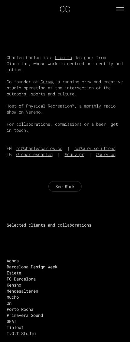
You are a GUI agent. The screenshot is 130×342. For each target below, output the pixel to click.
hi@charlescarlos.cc (39, 148)
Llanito (63, 57)
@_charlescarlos (34, 154)
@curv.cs (105, 154)
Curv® (47, 82)
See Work (65, 186)
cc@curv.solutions (94, 148)
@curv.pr (74, 154)
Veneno (33, 112)
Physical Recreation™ (50, 106)
